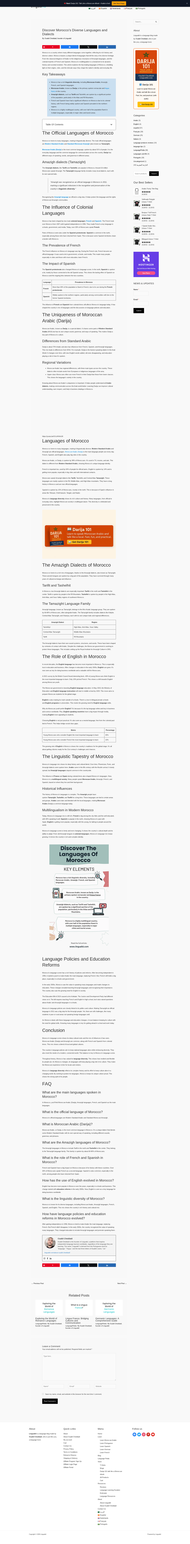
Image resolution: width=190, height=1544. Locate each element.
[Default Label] (148, 1434)
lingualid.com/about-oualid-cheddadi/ (57, 1252)
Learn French (105, 1452)
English (136, 124)
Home (100, 1434)
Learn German (105, 1449)
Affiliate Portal (68, 1467)
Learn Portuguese (106, 1443)
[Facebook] (47, 1258)
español (136, 128)
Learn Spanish (105, 1446)
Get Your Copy (118, 3)
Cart (65, 1443)
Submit (138, 311)
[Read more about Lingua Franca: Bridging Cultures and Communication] (79, 1307)
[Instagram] (44, 1258)
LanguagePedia (40, 1323)
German (136, 135)
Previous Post (37, 1283)
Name (136, 289)
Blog (99, 1455)
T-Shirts (103, 1465)
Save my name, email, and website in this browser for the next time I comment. (73, 1394)
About (65, 1434)
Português (137, 158)
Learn (100, 1437)
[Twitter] (139, 1434)
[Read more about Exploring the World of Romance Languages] (49, 1307)
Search (154, 174)
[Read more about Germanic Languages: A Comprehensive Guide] (109, 1307)
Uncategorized (138, 161)
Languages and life (140, 154)
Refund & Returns (69, 1455)
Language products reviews (143, 143)
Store (100, 1462)
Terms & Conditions (70, 1452)
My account (67, 1440)
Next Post (122, 1283)
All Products (104, 1477)
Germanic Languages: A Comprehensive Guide (107, 1319)
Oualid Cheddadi (142, 39)
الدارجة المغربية (142, 165)
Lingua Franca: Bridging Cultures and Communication (77, 1320)
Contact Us (67, 1446)
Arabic (135, 120)
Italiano (136, 139)
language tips (138, 146)
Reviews (103, 1487)
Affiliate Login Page (70, 1464)
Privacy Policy (68, 1449)
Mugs (102, 1468)
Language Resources (107, 1496)
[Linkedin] (51, 1258)
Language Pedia (103, 1458)
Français (136, 132)
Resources (102, 1483)
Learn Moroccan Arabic (108, 1440)
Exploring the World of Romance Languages (46, 1319)
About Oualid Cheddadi (71, 1437)
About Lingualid (105, 1503)
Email (136, 299)
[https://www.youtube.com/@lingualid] (153, 1434)
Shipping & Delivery (70, 1458)
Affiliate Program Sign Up (72, 1461)
